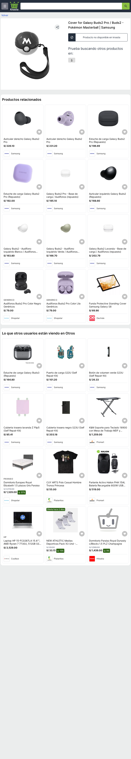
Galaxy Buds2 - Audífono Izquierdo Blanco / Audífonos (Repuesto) (20, 251)
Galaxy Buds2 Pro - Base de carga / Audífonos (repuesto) (62, 195)
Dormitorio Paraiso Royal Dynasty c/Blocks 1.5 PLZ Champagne (107, 542)
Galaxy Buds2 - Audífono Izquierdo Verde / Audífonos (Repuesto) (61, 251)
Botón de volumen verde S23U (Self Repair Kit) (106, 374)
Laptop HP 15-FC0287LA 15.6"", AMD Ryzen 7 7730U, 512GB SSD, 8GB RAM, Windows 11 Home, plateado (22, 545)
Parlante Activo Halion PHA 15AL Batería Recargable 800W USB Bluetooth (107, 485)
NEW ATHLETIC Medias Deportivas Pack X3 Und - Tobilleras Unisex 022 (61, 543)
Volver (4, 15)
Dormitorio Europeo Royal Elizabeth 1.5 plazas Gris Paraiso (22, 484)
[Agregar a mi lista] (39, 132)
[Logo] (14, 6)
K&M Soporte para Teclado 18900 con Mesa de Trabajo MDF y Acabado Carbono (108, 430)
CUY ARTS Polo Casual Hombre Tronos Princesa (63, 484)
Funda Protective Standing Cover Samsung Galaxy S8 (107, 305)
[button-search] (126, 6)
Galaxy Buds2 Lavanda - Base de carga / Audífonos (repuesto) (107, 250)
